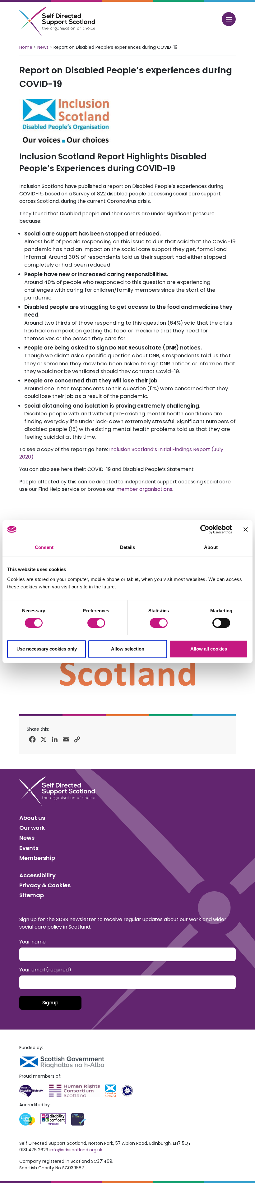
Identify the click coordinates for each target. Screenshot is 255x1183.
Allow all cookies (208, 648)
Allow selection (127, 648)
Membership (37, 858)
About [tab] (211, 547)
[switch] (96, 623)
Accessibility (37, 875)
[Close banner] (245, 529)
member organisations (144, 489)
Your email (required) (45, 969)
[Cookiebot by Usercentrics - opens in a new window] (205, 529)
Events (29, 848)
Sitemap (31, 895)
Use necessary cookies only (46, 648)
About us (32, 818)
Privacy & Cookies (45, 885)
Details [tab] (127, 547)
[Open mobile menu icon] (229, 19)
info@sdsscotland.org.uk (75, 1150)
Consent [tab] (44, 547)
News (43, 47)
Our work (32, 828)
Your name (32, 941)
